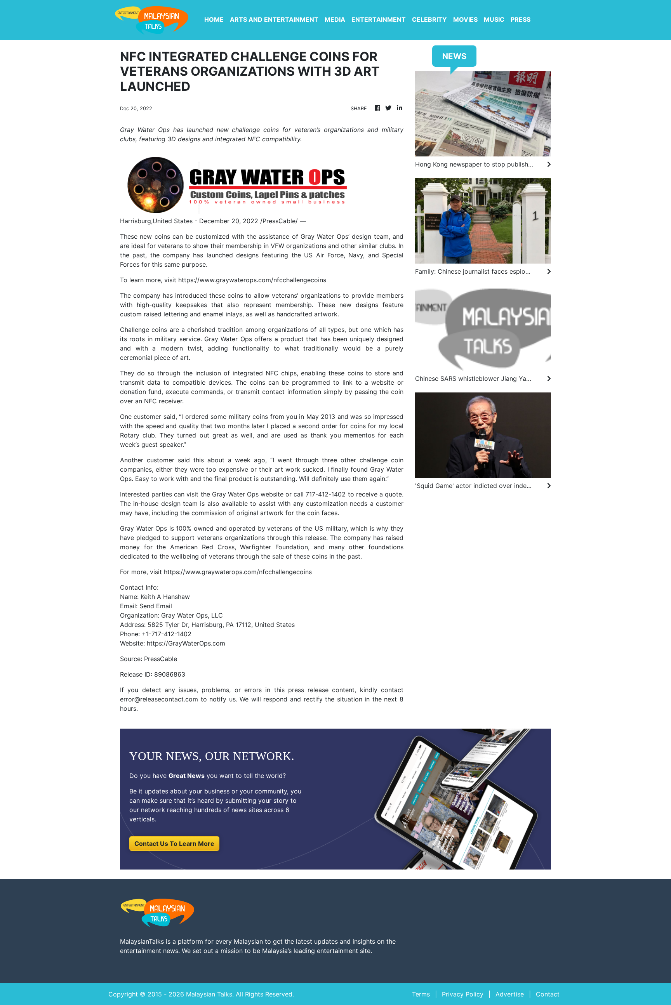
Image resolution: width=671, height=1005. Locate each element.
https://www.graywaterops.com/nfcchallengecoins (252, 280)
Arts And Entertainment (274, 19)
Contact (548, 994)
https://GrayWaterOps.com (186, 643)
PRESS (520, 19)
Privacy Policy (462, 994)
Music (494, 19)
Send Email (155, 606)
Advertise (509, 994)
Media (335, 19)
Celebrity (429, 19)
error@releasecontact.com (159, 699)
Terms (421, 994)
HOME (214, 19)
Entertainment (378, 19)
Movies (465, 19)
